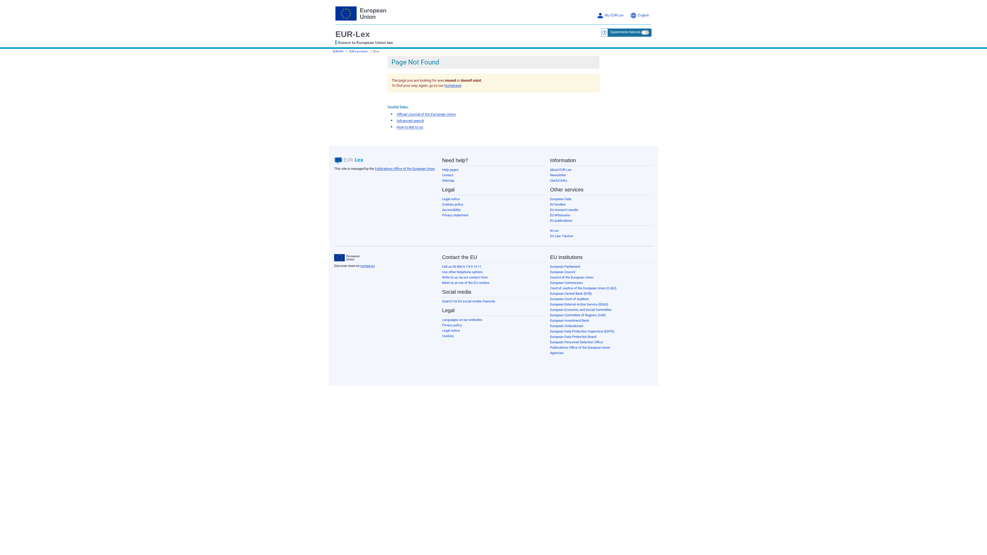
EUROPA (338, 51)
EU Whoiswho (560, 215)
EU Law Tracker (561, 236)
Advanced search (410, 121)
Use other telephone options (462, 272)
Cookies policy (452, 204)
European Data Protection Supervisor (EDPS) (582, 331)
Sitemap (448, 180)
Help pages (450, 170)
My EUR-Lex (614, 15)
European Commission (566, 283)
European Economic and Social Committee (580, 310)
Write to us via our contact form (465, 277)
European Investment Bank (569, 320)
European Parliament (565, 267)
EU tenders (558, 204)
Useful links (558, 180)
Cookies (448, 336)
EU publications (561, 221)
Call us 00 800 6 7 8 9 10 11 (461, 267)
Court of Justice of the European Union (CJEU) (583, 288)
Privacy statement (455, 215)
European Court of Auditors (569, 299)
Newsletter (558, 175)
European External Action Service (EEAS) (579, 304)
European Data (560, 199)
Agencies (557, 353)
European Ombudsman (566, 326)
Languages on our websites (462, 320)
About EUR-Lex (560, 170)
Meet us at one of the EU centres (465, 283)
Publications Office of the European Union (405, 169)
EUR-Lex (352, 34)
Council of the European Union (571, 277)
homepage (452, 86)
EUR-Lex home (358, 51)
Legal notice (451, 199)
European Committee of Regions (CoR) (578, 315)
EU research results (564, 210)
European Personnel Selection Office (576, 342)
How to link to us (410, 127)
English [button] (643, 15)
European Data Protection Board (573, 337)
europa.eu (367, 266)
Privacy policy (452, 325)
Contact (447, 175)
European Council (562, 272)
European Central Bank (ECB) (571, 293)
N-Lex (554, 231)
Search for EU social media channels (468, 301)
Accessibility (451, 210)
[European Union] (347, 257)
